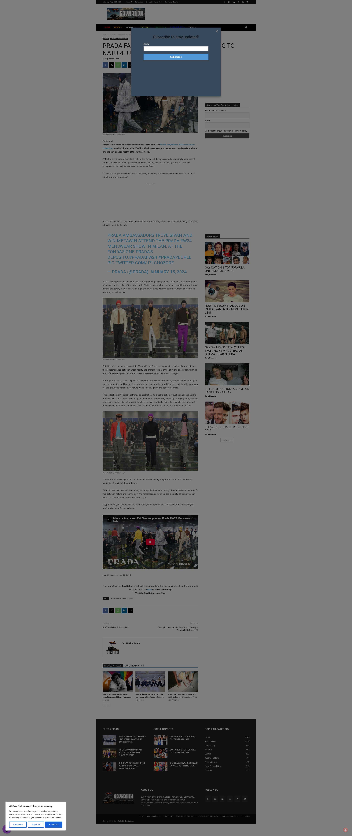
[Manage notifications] (345, 830)
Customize (18, 824)
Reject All (36, 824)
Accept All (53, 824)
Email (146, 44)
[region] (36, 816)
